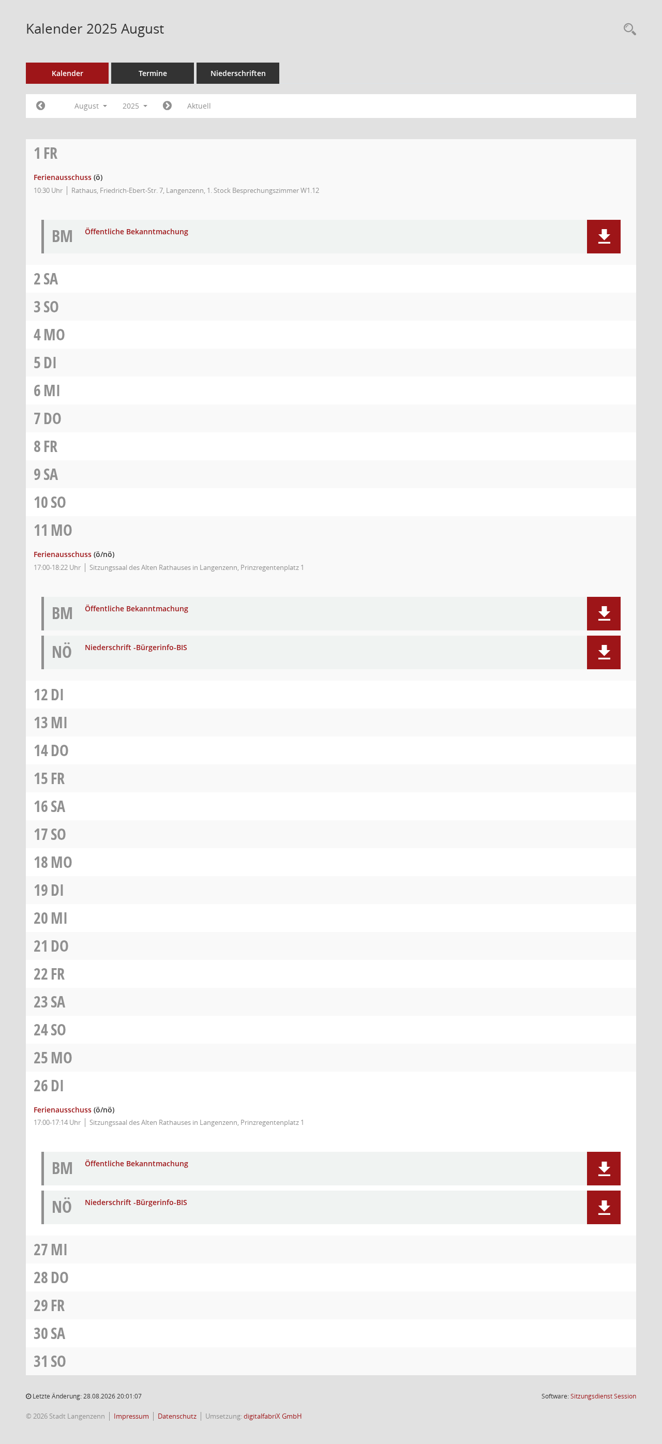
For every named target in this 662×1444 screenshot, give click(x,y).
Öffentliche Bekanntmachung (136, 232)
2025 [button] (132, 106)
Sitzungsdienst (603, 1396)
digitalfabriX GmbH (273, 1416)
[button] (604, 236)
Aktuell (199, 106)
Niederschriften (238, 73)
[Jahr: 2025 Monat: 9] (167, 106)
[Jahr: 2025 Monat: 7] (40, 106)
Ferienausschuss (63, 177)
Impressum (131, 1416)
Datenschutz (177, 1416)
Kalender (67, 73)
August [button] (87, 106)
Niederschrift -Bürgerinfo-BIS (136, 647)
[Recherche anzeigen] (627, 29)
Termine (153, 73)
